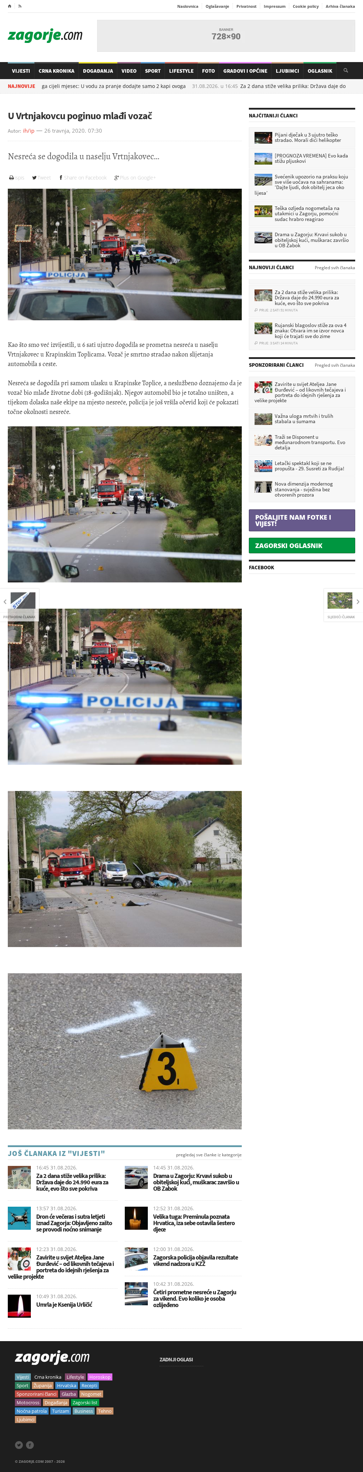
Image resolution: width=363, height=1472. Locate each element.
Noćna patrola (32, 1411)
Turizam (60, 1411)
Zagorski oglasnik (288, 545)
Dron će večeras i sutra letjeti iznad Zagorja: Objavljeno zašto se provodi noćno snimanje (74, 1222)
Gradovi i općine (245, 70)
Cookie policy (306, 6)
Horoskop (100, 1377)
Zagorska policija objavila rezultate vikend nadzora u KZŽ (195, 1260)
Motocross (28, 1402)
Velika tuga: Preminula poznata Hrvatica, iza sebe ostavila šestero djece (194, 1222)
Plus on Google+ (138, 177)
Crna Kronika (56, 70)
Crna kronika (47, 1377)
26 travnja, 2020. (65, 131)
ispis (19, 177)
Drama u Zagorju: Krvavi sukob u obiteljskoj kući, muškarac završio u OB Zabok (196, 1182)
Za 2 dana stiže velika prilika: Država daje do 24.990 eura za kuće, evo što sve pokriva (72, 1182)
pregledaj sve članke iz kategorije (209, 1155)
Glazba (69, 1394)
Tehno (105, 1411)
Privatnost (246, 6)
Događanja (98, 70)
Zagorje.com (45, 35)
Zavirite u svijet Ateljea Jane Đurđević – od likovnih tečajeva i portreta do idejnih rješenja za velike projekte (61, 1266)
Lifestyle (181, 70)
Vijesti (21, 70)
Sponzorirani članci (36, 1394)
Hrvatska (66, 1385)
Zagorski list (85, 1402)
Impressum (275, 6)
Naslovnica (188, 6)
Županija (43, 1385)
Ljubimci (287, 70)
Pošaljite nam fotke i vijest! (293, 520)
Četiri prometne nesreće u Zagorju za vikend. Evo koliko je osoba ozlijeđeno (194, 1298)
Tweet (44, 177)
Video (129, 70)
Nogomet (91, 1394)
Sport (153, 70)
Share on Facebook (85, 177)
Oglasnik (320, 70)
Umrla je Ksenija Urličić (64, 1304)
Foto (208, 70)
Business (83, 1411)
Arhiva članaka (340, 6)
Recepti (89, 1385)
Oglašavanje (217, 6)
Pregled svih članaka (335, 268)
